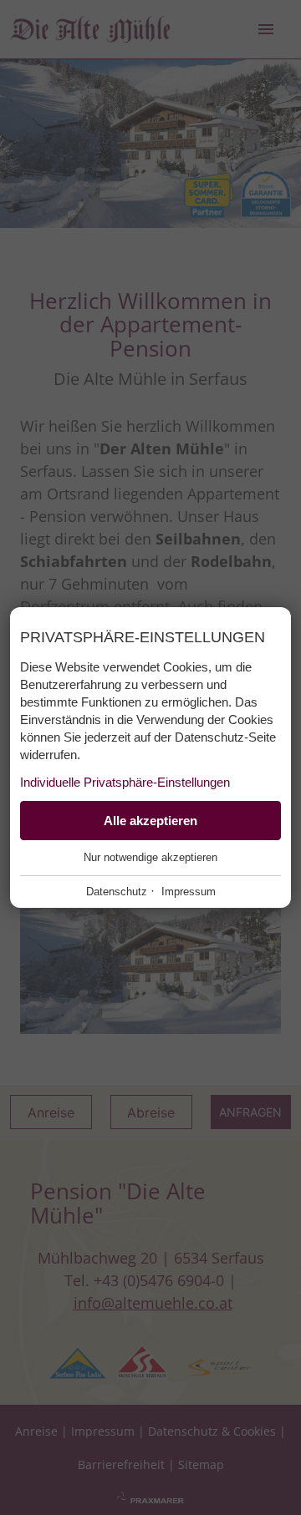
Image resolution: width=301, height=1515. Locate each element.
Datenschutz (116, 891)
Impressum (188, 891)
